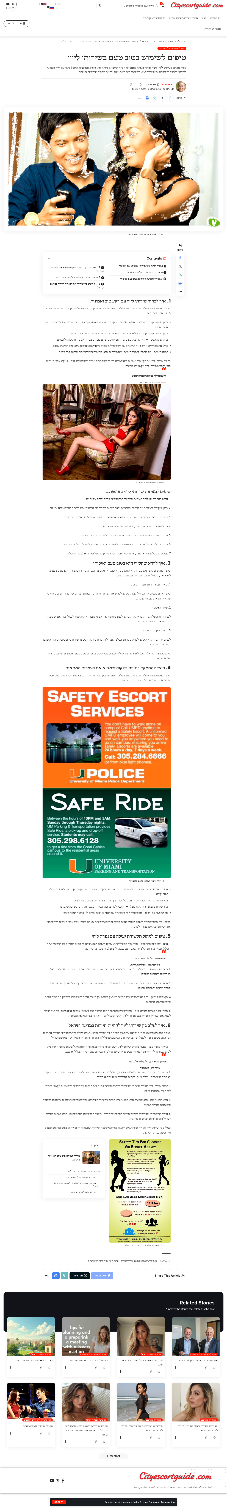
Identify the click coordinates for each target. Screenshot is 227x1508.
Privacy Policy (148, 1502)
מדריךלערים (127, 1260)
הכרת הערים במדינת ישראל (151, 1354)
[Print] (147, 98)
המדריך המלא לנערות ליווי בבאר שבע (81, 1177)
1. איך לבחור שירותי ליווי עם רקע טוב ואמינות (141, 265)
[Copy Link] (154, 98)
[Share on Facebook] (170, 98)
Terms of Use (168, 1502)
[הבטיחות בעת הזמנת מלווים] (31, 1402)
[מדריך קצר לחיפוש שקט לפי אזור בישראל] (91, 1157)
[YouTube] (7, 4)
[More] (139, 98)
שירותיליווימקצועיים (98, 1260)
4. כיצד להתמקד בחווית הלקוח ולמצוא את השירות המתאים (77, 269)
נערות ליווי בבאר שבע (208, 1420)
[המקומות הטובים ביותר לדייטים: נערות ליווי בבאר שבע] (141, 1402)
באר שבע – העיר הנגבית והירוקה (35, 1360)
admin (166, 84)
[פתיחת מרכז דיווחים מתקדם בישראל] (196, 1336)
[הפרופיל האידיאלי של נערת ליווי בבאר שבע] (141, 1336)
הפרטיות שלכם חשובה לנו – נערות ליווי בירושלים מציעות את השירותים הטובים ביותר (86, 1430)
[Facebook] (17, 4)
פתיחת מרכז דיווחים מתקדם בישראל (198, 1360)
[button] (17, 23)
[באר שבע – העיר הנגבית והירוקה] (31, 1336)
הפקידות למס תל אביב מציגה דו (84, 1192)
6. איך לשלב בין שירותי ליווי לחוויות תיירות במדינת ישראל (77, 285)
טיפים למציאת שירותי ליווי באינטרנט (145, 272)
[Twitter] (12, 4)
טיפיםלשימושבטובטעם (145, 1260)
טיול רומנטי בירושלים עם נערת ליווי (82, 1171)
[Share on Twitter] (162, 98)
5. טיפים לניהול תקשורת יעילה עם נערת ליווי (78, 277)
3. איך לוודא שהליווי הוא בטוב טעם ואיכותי (141, 278)
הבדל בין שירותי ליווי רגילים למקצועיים (37, 1420)
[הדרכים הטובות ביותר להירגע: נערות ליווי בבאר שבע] (196, 1402)
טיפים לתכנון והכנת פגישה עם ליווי (89, 1360)
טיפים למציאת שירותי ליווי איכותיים (172, 48)
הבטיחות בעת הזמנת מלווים (38, 1426)
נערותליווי (114, 1260)
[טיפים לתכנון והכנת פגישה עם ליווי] (86, 1336)
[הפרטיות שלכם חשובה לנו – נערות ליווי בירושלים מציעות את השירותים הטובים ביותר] (86, 1402)
